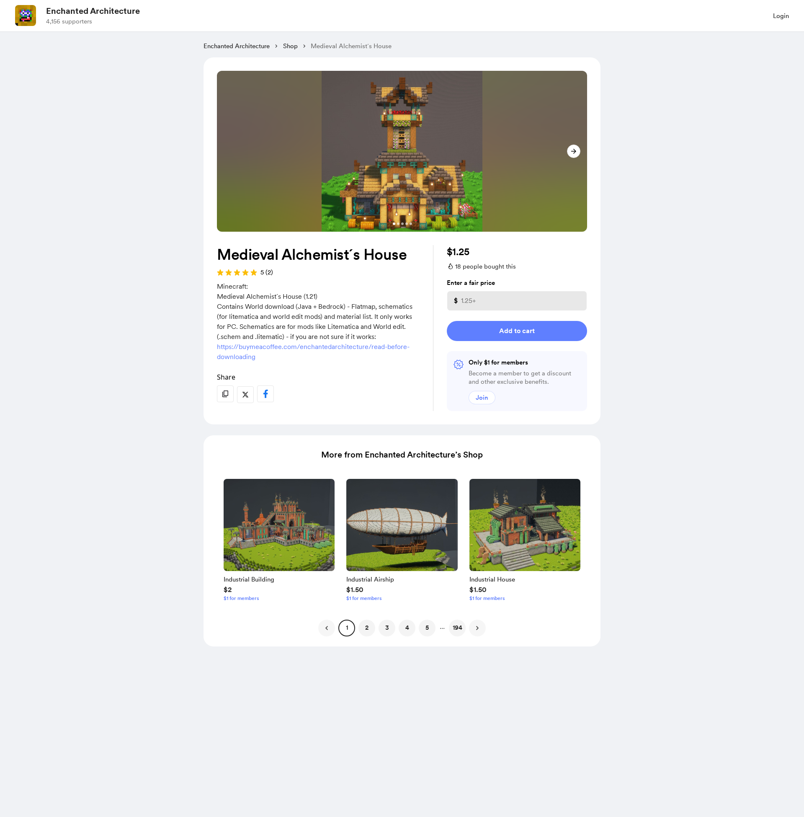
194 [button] (457, 627)
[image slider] (402, 151)
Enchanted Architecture (93, 11)
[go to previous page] (326, 628)
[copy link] (225, 393)
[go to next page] (477, 628)
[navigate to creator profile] (25, 15)
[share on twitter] (245, 394)
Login (781, 16)
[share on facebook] (265, 393)
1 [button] (347, 627)
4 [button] (407, 627)
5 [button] (427, 627)
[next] (573, 151)
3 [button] (387, 627)
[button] (279, 542)
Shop (290, 46)
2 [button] (366, 627)
